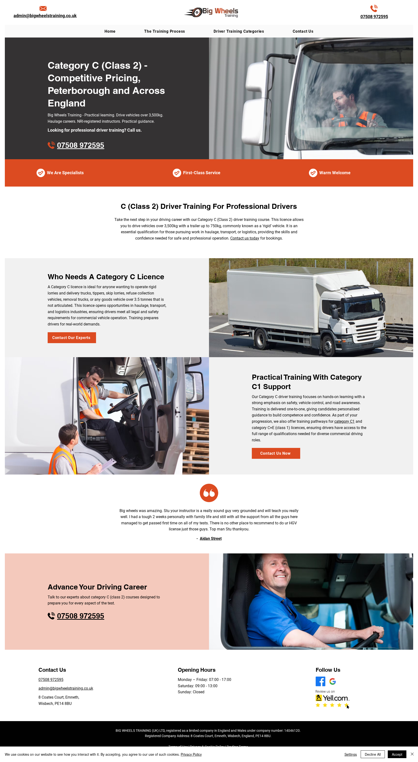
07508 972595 (374, 16)
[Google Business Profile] (332, 681)
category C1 (344, 421)
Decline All (373, 754)
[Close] (412, 754)
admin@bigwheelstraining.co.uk (45, 15)
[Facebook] (320, 681)
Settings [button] (350, 754)
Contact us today (244, 238)
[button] (238, 31)
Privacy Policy (191, 754)
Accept (397, 754)
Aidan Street (211, 538)
